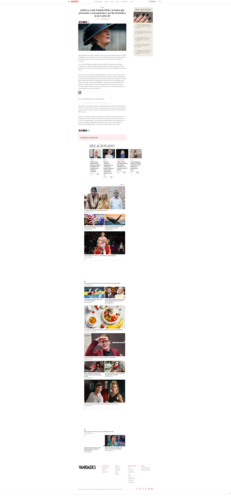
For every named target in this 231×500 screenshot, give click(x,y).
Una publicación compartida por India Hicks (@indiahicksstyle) (94, 102)
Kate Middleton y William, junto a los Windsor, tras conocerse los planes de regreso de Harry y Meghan (144, 52)
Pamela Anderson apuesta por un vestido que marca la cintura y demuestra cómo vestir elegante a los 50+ (109, 168)
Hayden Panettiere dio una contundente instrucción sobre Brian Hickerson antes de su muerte (143, 39)
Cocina (102, 7)
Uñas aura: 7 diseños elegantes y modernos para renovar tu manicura (144, 45)
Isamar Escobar (124, 172)
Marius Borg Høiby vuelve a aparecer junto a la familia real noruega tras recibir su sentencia (95, 166)
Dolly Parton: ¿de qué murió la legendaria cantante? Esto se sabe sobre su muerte (122, 166)
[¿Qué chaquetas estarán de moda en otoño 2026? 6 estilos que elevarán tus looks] (136, 153)
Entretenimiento (98, 1)
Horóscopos (124, 1)
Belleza (117, 1)
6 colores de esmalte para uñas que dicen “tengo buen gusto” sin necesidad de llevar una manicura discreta (144, 26)
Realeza (106, 1)
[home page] (74, 1)
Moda (112, 1)
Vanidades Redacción (105, 18)
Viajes (131, 1)
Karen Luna (98, 174)
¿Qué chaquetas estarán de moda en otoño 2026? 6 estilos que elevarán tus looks (135, 166)
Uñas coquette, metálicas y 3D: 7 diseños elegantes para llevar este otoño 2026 (144, 32)
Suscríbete (152, 1)
